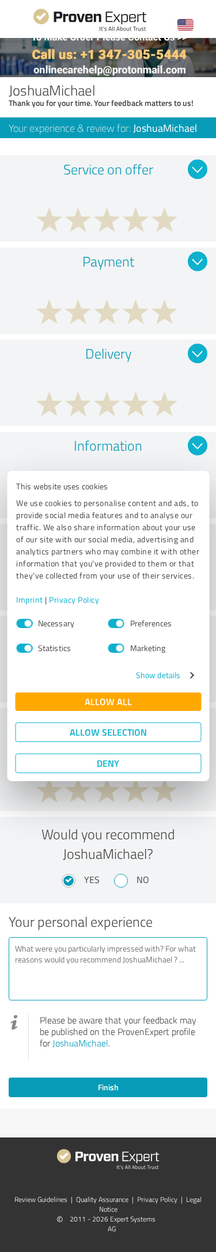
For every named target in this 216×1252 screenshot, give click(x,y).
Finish (108, 1087)
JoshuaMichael (80, 1043)
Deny (108, 763)
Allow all (108, 701)
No (143, 879)
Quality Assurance (102, 1199)
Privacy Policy (74, 599)
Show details (158, 674)
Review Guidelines (40, 1199)
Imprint (29, 599)
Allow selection (108, 732)
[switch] (116, 623)
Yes (92, 879)
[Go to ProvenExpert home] (89, 29)
